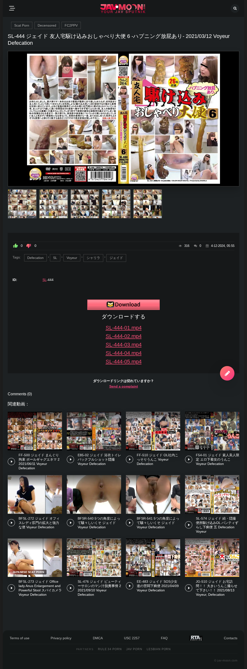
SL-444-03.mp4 (124, 345)
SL (55, 258)
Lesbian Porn (159, 649)
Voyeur (72, 258)
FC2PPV (71, 25)
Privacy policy (61, 638)
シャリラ (93, 258)
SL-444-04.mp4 (124, 353)
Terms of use (19, 638)
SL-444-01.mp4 (124, 328)
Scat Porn (21, 25)
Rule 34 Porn (110, 649)
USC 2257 (132, 638)
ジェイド (116, 258)
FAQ (164, 638)
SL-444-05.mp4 (124, 362)
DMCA (98, 638)
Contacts (230, 638)
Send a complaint (123, 386)
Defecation (35, 258)
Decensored (47, 25)
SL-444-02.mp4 (124, 336)
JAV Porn (134, 649)
